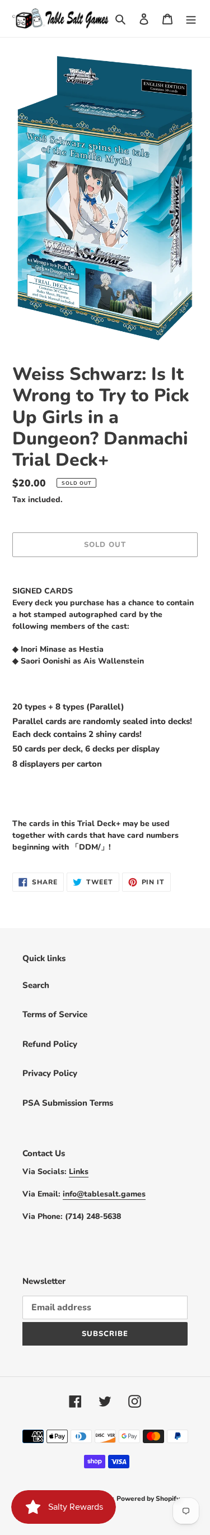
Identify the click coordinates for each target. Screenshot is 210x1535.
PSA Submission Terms (67, 1103)
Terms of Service (54, 1014)
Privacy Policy (49, 1073)
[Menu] (191, 19)
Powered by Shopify (148, 1498)
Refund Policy (49, 1044)
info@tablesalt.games (104, 1194)
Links (78, 1171)
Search (35, 985)
